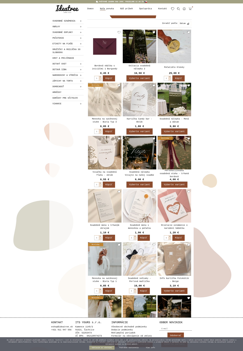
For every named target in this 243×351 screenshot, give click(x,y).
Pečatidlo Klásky (174, 67)
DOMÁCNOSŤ (58, 87)
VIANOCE (57, 104)
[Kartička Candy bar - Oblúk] (139, 99)
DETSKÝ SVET (59, 64)
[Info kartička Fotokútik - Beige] (174, 259)
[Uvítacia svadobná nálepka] (139, 312)
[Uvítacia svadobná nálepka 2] (139, 46)
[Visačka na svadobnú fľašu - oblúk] (105, 152)
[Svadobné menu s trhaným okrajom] (105, 206)
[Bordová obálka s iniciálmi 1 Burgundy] (105, 46)
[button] (184, 9)
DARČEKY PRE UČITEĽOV (65, 98)
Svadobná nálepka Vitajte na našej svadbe (139, 173)
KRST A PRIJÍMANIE (63, 58)
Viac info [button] (150, 348)
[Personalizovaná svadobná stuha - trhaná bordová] (174, 152)
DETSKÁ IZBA (59, 69)
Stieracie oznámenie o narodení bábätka (174, 226)
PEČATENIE (58, 38)
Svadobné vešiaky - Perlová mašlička (139, 280)
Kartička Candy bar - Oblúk (139, 120)
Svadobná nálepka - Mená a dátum (174, 120)
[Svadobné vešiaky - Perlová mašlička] (139, 259)
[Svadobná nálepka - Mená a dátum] (174, 99)
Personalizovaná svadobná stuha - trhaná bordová (174, 173)
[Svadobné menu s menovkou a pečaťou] (139, 206)
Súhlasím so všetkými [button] (102, 348)
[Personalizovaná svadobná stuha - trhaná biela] (105, 312)
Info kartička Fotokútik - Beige (174, 280)
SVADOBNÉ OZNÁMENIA (64, 21)
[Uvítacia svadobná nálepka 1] (174, 312)
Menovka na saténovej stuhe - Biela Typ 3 (104, 120)
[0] (189, 10)
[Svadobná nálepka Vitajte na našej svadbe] (139, 152)
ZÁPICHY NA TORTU (63, 81)
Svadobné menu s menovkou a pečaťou (139, 226)
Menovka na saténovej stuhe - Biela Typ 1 (104, 280)
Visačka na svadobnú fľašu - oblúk (105, 173)
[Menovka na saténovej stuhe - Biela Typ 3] (105, 99)
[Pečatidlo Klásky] (174, 46)
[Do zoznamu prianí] (119, 32)
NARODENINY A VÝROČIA (65, 75)
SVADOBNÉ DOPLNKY (63, 32)
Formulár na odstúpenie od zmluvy (131, 336)
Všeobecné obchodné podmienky (129, 327)
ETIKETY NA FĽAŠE (63, 44)
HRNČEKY (57, 92)
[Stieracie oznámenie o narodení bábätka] (174, 206)
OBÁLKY (56, 27)
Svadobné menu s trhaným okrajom (104, 226)
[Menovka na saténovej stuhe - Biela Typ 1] (105, 259)
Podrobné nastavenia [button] (129, 348)
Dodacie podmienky (122, 330)
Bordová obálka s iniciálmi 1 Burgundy (104, 67)
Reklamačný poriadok (123, 333)
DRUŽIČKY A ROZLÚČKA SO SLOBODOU (66, 51)
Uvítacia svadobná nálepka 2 (139, 67)
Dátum (183, 23)
